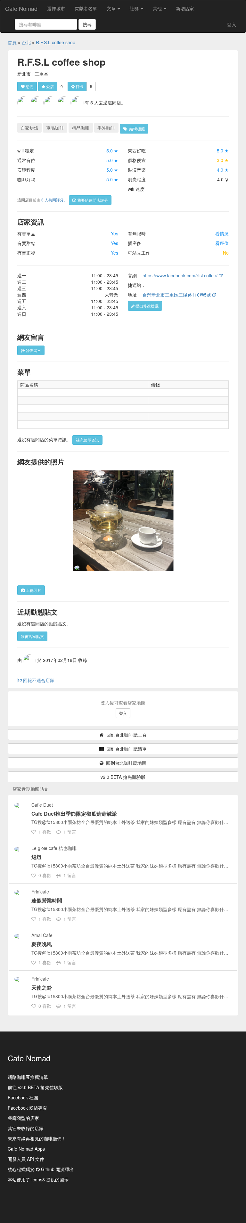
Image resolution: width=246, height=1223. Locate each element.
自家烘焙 (29, 128)
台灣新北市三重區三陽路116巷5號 (177, 294)
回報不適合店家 (38, 680)
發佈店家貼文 (32, 636)
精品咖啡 (81, 128)
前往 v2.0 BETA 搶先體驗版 (35, 1087)
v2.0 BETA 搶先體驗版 (123, 777)
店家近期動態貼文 (30, 789)
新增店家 (185, 8)
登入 (231, 24)
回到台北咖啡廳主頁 (125, 734)
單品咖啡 (55, 128)
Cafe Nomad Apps (26, 1149)
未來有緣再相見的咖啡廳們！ (37, 1138)
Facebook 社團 (23, 1097)
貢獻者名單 (86, 8)
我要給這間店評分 (92, 200)
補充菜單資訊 (87, 440)
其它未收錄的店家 (26, 1128)
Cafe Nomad (21, 8)
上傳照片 (33, 590)
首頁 (12, 42)
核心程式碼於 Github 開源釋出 (41, 1169)
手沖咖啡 (106, 128)
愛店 (49, 86)
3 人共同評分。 (54, 199)
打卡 (79, 86)
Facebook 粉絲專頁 (27, 1108)
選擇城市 (56, 8)
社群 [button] (135, 8)
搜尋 (87, 24)
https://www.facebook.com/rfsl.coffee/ (181, 275)
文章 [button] (112, 8)
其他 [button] (158, 8)
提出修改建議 (147, 305)
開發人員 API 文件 (26, 1159)
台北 (26, 42)
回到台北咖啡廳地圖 (124, 763)
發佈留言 (33, 350)
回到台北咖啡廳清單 (125, 749)
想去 (29, 86)
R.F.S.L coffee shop (55, 42)
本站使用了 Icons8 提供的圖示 (38, 1179)
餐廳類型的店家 (23, 1118)
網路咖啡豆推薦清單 (28, 1077)
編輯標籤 (136, 128)
